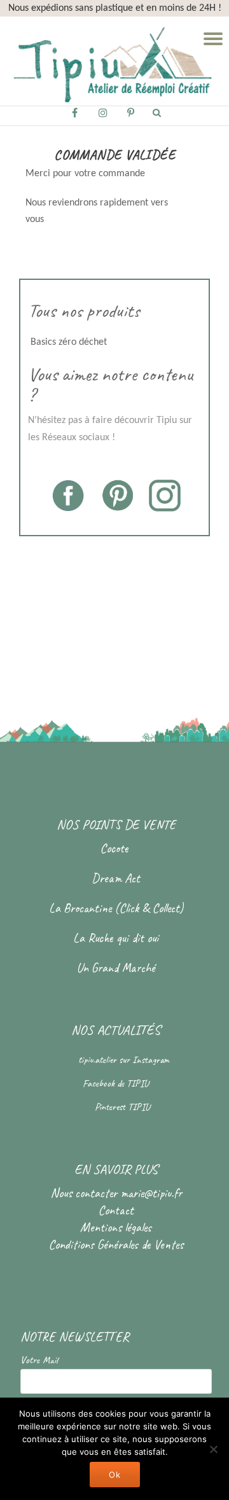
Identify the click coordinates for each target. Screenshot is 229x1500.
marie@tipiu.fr (151, 1193)
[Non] (213, 1449)
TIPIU (138, 1083)
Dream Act (116, 878)
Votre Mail (39, 1360)
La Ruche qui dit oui (115, 938)
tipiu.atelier (98, 1059)
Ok (115, 1474)
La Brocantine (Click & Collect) (116, 908)
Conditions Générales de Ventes (115, 1245)
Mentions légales (115, 1227)
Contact (116, 1210)
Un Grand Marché (115, 968)
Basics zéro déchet (67, 342)
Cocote (116, 848)
